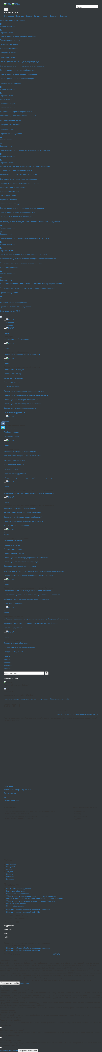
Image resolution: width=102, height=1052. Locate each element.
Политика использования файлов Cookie (23, 912)
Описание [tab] (8, 786)
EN (6, 9)
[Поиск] (47, 673)
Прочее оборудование (39, 698)
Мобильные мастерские (16, 903)
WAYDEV (56, 954)
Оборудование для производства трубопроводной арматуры (31, 896)
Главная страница (11, 698)
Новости (45, 16)
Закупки (37, 16)
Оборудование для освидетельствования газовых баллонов (30, 901)
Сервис (29, 16)
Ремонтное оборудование (16, 891)
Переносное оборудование (17, 893)
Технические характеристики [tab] (17, 789)
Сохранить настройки (28, 1050)
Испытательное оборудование (18, 888)
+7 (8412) (11, 12)
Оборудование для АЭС (59, 698)
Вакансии (54, 16)
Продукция (19, 16)
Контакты (63, 16)
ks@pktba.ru (9, 925)
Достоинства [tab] (10, 793)
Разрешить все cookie (10, 983)
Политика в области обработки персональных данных (28, 909)
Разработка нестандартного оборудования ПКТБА (77, 714)
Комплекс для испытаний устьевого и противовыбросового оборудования (36, 898)
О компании (9, 16)
